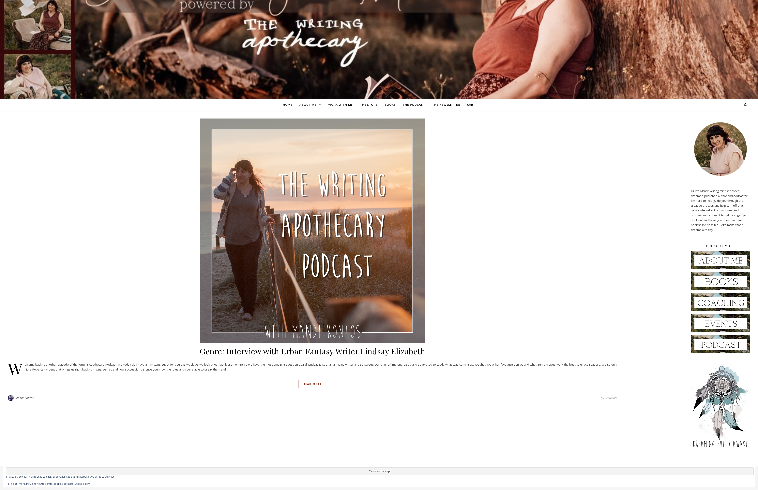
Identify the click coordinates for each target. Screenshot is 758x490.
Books (390, 104)
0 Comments (609, 398)
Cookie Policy (82, 483)
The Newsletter (446, 104)
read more (312, 384)
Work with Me (340, 104)
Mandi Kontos (24, 398)
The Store (368, 104)
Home (287, 104)
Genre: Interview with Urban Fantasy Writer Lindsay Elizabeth (312, 351)
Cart (471, 104)
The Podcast (414, 104)
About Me (307, 104)
